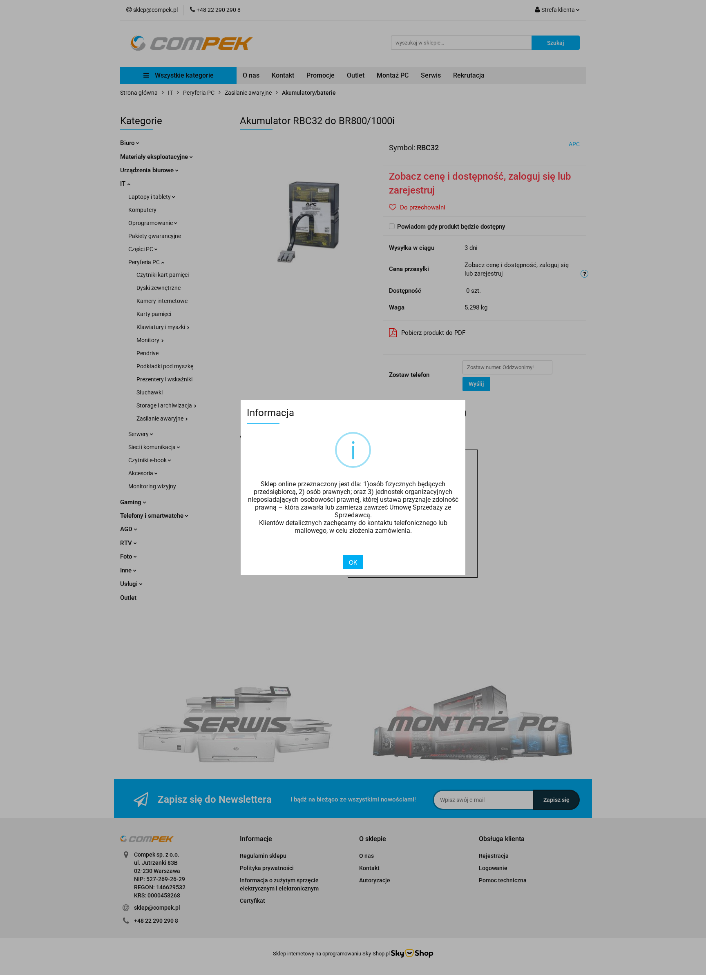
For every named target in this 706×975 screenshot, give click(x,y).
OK (353, 562)
